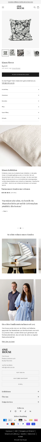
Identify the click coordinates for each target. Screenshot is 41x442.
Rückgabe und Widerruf (26, 431)
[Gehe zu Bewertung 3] (20, 228)
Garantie (23, 434)
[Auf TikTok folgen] (25, 411)
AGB (16, 431)
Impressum (9, 431)
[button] (5, 52)
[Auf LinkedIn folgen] (30, 411)
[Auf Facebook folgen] (11, 411)
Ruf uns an (20, 372)
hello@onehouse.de (8, 83)
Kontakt (20, 436)
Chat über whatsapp (20, 378)
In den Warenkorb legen (20, 74)
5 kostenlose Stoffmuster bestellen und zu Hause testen (20, 2)
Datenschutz (31, 434)
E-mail (20, 384)
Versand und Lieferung (12, 434)
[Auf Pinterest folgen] (20, 411)
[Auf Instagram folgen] (15, 411)
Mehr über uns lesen (8, 341)
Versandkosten (16, 68)
